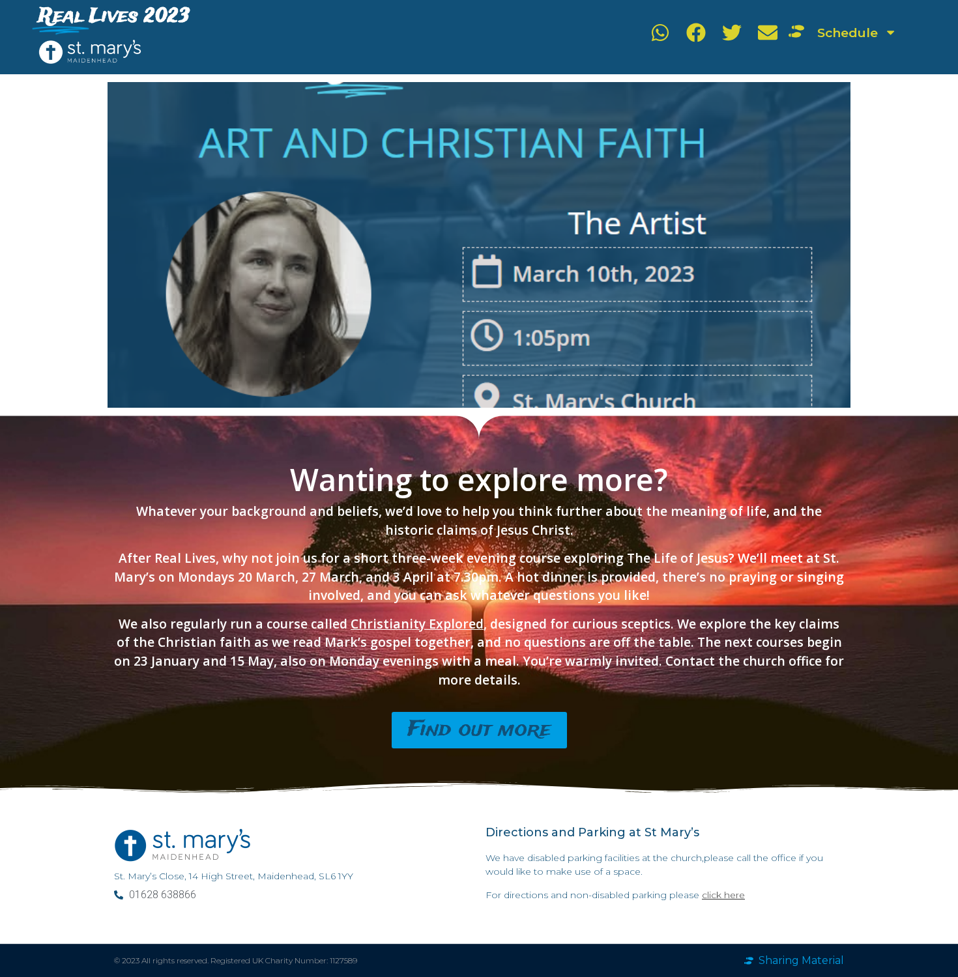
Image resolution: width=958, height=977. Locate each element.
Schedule (847, 32)
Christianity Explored (417, 623)
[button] (660, 32)
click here (723, 895)
